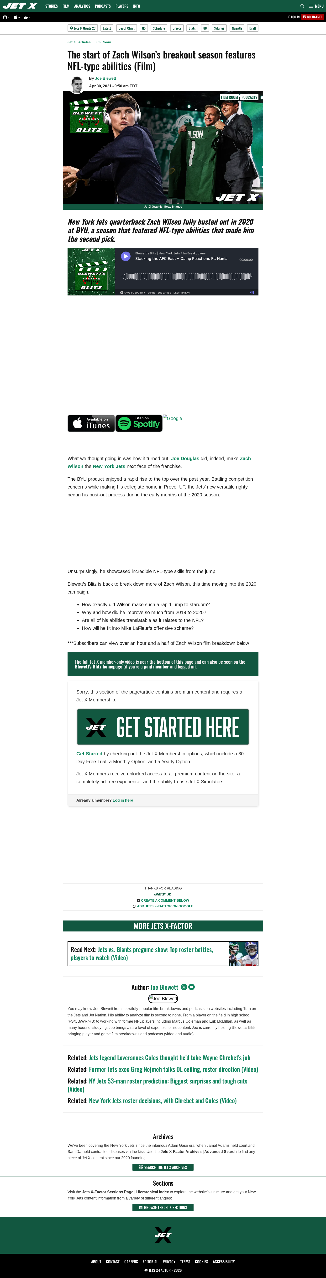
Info (136, 6)
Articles (84, 42)
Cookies (201, 1261)
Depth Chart (127, 28)
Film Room (102, 42)
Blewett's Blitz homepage (98, 666)
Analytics (82, 6)
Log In (295, 16)
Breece (177, 28)
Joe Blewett (105, 78)
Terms (185, 1261)
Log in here (123, 800)
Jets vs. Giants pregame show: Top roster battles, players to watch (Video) (142, 953)
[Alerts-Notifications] (16, 17)
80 (205, 28)
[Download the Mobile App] (6, 17)
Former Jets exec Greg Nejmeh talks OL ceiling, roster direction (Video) (173, 1069)
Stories (51, 6)
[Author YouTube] (191, 987)
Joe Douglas (185, 458)
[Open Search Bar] (302, 6)
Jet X (72, 42)
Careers (131, 1261)
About (96, 1261)
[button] (316, 6)
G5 (144, 28)
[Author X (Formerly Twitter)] (184, 987)
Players (122, 6)
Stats (192, 28)
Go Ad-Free (314, 16)
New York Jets (109, 466)
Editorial (150, 1261)
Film (66, 6)
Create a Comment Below (165, 900)
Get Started (89, 753)
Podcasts (103, 6)
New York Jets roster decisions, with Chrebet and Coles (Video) (163, 1100)
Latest (107, 28)
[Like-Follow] (27, 17)
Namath (237, 28)
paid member (156, 666)
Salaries (219, 28)
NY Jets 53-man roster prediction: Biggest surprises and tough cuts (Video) (157, 1085)
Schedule (159, 28)
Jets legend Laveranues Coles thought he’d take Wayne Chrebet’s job (169, 1057)
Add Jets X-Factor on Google (165, 906)
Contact (113, 1261)
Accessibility (224, 1261)
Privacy (169, 1261)
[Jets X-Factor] (21, 6)
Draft (252, 28)
